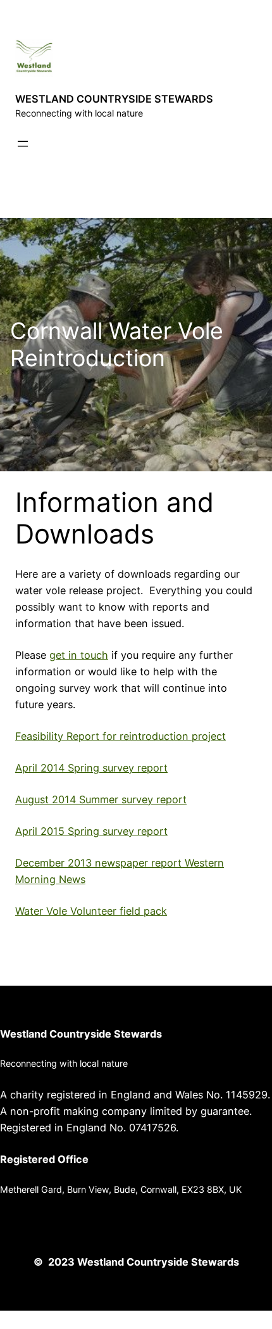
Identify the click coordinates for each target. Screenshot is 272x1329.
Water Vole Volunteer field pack (91, 911)
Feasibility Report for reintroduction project (120, 736)
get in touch (78, 655)
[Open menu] (22, 143)
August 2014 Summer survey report (101, 799)
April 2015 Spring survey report (91, 831)
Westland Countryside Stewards (81, 1033)
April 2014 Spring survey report (91, 767)
